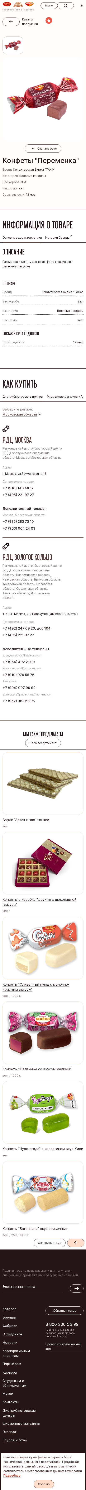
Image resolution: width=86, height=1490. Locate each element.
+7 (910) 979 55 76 (18, 675)
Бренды (9, 1317)
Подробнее (11, 1475)
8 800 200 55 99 (62, 1324)
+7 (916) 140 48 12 (18, 488)
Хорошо (44, 1484)
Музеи (8, 1394)
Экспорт (9, 1432)
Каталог (9, 1309)
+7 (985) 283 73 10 (18, 521)
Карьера (10, 1372)
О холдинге (12, 1334)
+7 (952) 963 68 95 (19, 701)
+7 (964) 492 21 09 (19, 662)
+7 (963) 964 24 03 (19, 528)
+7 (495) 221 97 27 (18, 495)
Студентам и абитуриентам (14, 1383)
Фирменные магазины (21, 1423)
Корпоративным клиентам (16, 1353)
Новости (10, 1342)
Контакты (11, 1402)
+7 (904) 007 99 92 (19, 688)
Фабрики (10, 1326)
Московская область (20, 414)
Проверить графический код (63, 1346)
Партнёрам (12, 1364)
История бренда (57, 237)
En (82, 5)
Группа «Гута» (15, 1440)
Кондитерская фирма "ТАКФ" (34, 169)
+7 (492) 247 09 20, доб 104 (27, 628)
